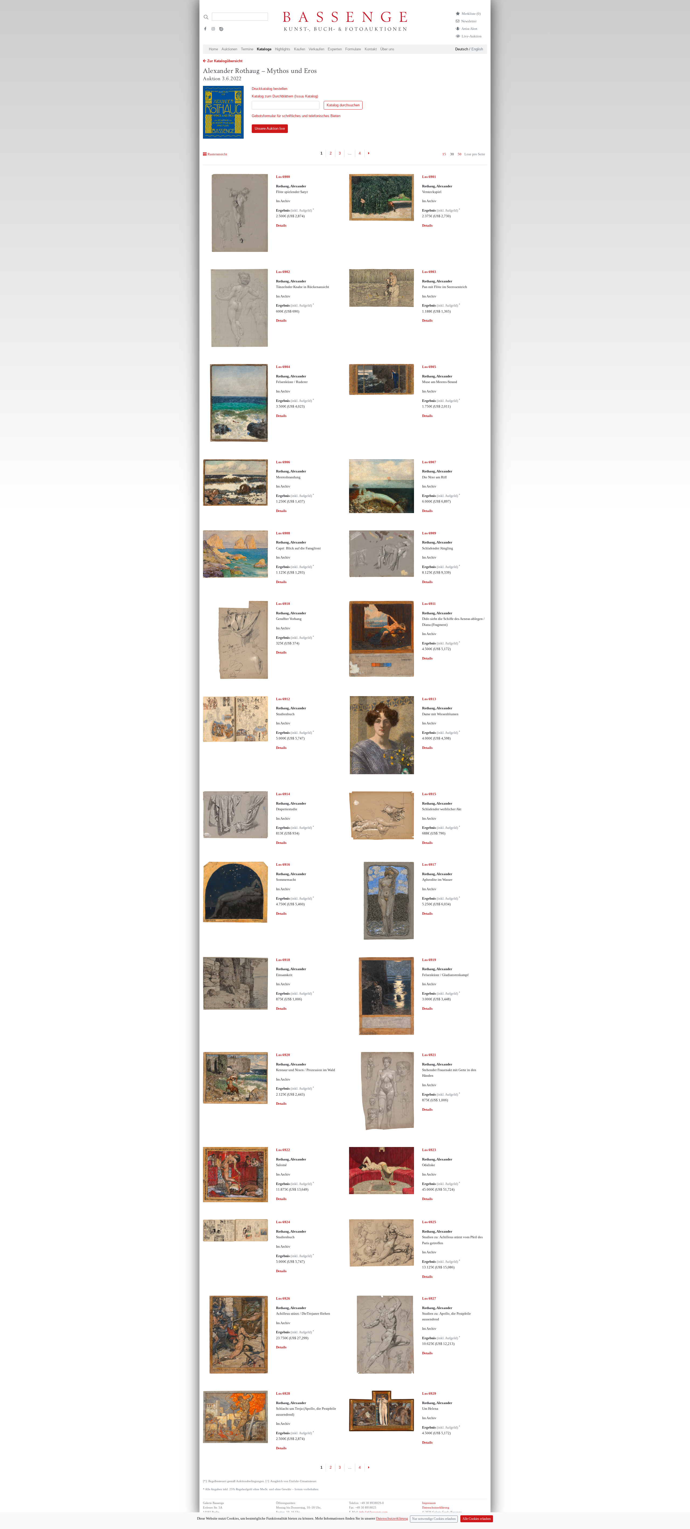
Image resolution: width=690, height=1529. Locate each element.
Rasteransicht (217, 154)
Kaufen (299, 49)
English (477, 49)
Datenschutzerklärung (435, 1507)
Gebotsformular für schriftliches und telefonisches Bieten (296, 116)
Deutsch (461, 49)
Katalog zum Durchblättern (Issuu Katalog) (285, 96)
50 (459, 154)
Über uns (387, 49)
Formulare (353, 49)
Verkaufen (316, 49)
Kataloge (264, 49)
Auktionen (229, 49)
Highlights (282, 49)
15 (444, 154)
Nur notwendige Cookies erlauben (434, 1519)
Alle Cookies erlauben (477, 1519)
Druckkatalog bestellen (269, 89)
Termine (247, 49)
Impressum (429, 1503)
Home (213, 49)
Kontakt (371, 49)
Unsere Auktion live (270, 129)
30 (452, 154)
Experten (335, 49)
